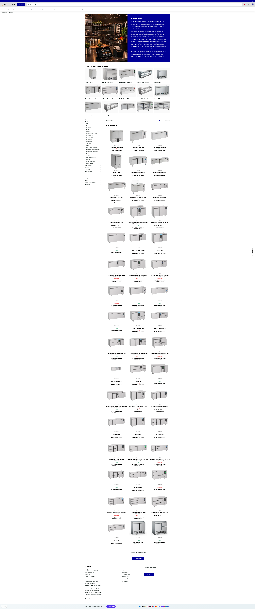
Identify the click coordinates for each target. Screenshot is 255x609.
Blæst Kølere (89, 141)
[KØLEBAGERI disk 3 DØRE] (116, 316)
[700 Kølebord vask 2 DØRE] (138, 136)
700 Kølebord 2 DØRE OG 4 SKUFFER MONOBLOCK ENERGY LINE (116, 380)
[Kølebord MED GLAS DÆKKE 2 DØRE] (138, 186)
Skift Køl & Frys (100, 121)
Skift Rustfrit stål (100, 184)
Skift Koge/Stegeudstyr (100, 165)
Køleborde (88, 129)
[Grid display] (159, 121)
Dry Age (88, 159)
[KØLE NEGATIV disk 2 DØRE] (116, 136)
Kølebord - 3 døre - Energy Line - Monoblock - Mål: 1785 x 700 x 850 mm (138, 249)
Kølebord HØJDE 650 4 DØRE (159, 172)
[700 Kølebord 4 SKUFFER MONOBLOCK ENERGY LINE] (159, 342)
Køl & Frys (87, 121)
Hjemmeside (4, 12)
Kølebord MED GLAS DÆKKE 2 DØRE (138, 197)
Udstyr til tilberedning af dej (91, 175)
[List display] (161, 121)
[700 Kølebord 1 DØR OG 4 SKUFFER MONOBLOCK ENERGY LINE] (116, 342)
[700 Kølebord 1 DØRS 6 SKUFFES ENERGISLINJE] (138, 501)
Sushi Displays (89, 135)
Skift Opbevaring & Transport (100, 182)
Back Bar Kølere (89, 137)
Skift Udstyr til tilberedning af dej (100, 175)
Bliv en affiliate (125, 581)
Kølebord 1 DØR (116, 172)
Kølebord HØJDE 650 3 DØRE (116, 197)
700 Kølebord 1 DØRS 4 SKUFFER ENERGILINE (116, 460)
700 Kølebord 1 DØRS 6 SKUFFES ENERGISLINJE (138, 513)
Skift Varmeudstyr (100, 169)
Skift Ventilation (100, 180)
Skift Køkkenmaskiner (100, 167)
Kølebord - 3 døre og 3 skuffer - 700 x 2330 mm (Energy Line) (138, 486)
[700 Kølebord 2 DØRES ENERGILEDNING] (138, 395)
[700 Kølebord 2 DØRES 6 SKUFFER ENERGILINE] (116, 528)
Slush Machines (89, 163)
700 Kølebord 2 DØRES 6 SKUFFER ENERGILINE (116, 539)
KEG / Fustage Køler (90, 161)
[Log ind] (248, 4)
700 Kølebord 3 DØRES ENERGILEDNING (160, 406)
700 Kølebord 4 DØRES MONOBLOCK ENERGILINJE (116, 276)
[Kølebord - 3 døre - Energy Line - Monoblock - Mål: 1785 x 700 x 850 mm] (138, 238)
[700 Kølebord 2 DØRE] (116, 291)
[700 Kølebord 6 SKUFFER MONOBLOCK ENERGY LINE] (138, 369)
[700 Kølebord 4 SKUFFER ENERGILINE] (159, 475)
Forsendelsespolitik (126, 578)
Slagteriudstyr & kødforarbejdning (89, 172)
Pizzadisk (88, 131)
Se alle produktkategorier (90, 119)
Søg (240, 4)
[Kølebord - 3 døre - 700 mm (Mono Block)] (159, 369)
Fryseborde (88, 127)
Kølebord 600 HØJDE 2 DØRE (116, 222)
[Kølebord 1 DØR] (116, 161)
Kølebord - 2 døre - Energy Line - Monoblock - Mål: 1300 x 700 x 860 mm (138, 223)
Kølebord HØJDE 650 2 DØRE (138, 172)
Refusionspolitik (125, 576)
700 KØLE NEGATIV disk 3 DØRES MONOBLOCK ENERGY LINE (160, 276)
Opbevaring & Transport (90, 182)
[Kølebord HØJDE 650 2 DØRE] (138, 161)
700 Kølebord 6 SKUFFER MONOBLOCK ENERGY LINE (138, 380)
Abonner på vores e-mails (150, 567)
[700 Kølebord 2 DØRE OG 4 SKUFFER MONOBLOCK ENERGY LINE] (116, 369)
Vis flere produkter (138, 558)
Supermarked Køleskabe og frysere (92, 152)
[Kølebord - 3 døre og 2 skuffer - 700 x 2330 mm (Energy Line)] (138, 448)
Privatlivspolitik (125, 572)
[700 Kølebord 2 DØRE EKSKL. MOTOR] (159, 211)
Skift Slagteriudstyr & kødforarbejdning (100, 171)
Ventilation (87, 180)
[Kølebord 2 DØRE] (138, 528)
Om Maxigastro (125, 569)
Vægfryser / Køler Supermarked (93, 149)
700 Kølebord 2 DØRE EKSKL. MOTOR (159, 222)
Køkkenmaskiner (88, 167)
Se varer (21, 4)
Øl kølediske (89, 139)
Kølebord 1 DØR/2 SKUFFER (160, 539)
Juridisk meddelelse (126, 574)
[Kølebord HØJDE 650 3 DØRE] (116, 186)
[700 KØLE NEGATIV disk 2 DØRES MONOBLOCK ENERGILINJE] (138, 264)
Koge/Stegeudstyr (89, 165)
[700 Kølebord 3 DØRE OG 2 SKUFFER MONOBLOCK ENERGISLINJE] (159, 316)
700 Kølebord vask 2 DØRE (138, 147)
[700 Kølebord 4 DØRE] (159, 291)
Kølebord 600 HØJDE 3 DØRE (159, 197)
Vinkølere (88, 155)
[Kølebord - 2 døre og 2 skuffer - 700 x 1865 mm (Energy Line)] (159, 422)
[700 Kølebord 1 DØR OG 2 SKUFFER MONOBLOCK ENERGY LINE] (138, 316)
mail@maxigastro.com (92, 598)
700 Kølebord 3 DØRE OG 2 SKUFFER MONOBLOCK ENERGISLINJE (159, 327)
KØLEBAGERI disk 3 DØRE (116, 327)
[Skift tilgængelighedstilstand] (252, 1)
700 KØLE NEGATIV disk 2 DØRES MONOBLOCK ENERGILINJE (138, 276)
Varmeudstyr (88, 169)
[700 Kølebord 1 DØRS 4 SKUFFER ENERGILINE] (116, 448)
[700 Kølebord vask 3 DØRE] (159, 136)
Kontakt (123, 570)
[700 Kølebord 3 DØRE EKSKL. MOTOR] (116, 238)
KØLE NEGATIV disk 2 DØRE (116, 147)
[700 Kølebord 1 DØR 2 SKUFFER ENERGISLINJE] (138, 422)
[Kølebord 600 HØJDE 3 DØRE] (159, 186)
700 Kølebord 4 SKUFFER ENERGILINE (159, 486)
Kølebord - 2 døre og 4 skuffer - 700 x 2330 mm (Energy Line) (160, 460)
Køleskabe (88, 123)
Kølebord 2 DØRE (138, 539)
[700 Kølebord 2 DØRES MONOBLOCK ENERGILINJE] (159, 238)
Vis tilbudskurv (252, 252)
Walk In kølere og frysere (91, 147)
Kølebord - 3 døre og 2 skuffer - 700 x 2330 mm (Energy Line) (138, 460)
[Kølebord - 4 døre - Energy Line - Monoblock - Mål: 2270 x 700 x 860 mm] (116, 395)
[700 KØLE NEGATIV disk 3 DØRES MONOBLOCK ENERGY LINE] (159, 264)
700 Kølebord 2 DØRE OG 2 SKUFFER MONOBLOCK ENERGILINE (138, 354)
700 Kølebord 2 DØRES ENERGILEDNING (138, 406)
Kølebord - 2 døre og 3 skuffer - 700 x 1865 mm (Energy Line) (116, 513)
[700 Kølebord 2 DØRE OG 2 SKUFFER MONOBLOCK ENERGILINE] (138, 342)
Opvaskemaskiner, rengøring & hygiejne (91, 177)
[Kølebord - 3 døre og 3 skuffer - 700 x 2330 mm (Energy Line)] (138, 475)
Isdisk (87, 145)
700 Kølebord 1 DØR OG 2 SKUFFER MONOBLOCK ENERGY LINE (138, 327)
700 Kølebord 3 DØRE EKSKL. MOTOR (116, 249)
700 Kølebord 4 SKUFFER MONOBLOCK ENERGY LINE (160, 354)
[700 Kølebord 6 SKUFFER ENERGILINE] (116, 475)
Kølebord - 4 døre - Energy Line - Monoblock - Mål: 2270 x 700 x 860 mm (116, 407)
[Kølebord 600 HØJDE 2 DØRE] (116, 211)
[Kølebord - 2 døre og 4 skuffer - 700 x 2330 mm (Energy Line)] (159, 448)
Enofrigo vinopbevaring (91, 157)
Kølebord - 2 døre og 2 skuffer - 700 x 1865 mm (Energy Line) (160, 433)
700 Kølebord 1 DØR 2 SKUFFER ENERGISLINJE (138, 433)
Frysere (88, 125)
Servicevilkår (124, 579)
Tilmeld (149, 574)
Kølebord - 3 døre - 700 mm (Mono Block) (159, 380)
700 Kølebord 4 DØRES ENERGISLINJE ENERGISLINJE (116, 433)
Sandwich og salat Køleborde (92, 133)
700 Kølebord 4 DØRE (160, 302)
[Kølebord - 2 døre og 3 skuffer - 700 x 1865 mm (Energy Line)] (116, 501)
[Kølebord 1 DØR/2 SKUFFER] (159, 528)
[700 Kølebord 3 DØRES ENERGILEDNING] (159, 395)
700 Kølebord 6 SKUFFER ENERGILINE (116, 486)
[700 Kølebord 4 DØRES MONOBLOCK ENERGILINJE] (116, 264)
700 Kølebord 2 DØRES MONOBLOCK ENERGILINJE (159, 249)
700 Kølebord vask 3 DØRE (160, 147)
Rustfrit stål (87, 184)
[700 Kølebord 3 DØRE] (138, 291)
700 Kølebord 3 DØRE (138, 302)
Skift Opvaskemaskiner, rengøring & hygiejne (100, 177)
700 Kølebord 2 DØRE (116, 302)
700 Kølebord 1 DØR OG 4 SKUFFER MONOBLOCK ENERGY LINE (116, 354)
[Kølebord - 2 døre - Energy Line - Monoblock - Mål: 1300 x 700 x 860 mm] (138, 211)
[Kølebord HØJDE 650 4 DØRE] (159, 161)
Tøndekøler (88, 143)
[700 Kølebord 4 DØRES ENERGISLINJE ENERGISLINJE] (116, 422)
